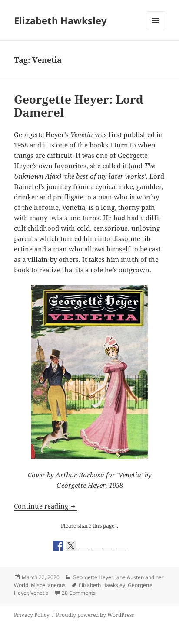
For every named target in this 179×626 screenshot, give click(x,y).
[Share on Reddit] (83, 546)
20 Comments (79, 593)
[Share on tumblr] (108, 546)
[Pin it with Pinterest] (96, 546)
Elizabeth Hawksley (60, 20)
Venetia (39, 593)
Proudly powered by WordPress (95, 615)
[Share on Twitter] (71, 546)
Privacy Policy (32, 615)
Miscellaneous (48, 585)
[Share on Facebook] (58, 546)
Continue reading (45, 506)
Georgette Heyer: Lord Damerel (78, 105)
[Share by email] (121, 546)
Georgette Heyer (93, 577)
